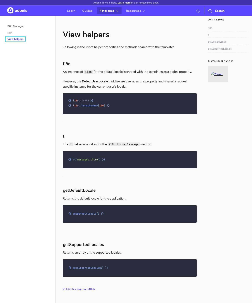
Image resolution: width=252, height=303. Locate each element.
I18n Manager (15, 26)
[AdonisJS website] (17, 10)
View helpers (15, 39)
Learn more (124, 2)
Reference (107, 11)
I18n (9, 32)
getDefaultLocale (217, 41)
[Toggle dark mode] (198, 10)
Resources (133, 11)
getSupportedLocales (220, 48)
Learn (71, 11)
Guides (87, 11)
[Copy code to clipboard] (191, 98)
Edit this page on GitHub (80, 288)
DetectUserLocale (95, 81)
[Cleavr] (218, 74)
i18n (210, 27)
